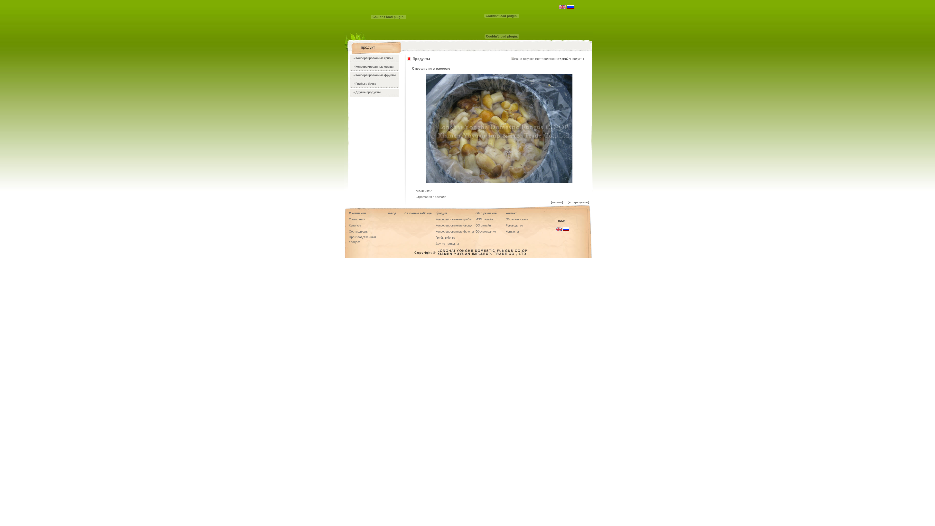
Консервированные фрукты (375, 75)
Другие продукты (368, 92)
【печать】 (557, 202)
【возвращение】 (578, 202)
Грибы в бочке (365, 83)
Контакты (512, 231)
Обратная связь (517, 219)
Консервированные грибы (374, 58)
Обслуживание (486, 231)
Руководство (514, 225)
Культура (355, 225)
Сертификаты (358, 231)
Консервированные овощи (374, 66)
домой (564, 59)
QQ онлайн (483, 225)
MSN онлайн (484, 219)
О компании (357, 219)
